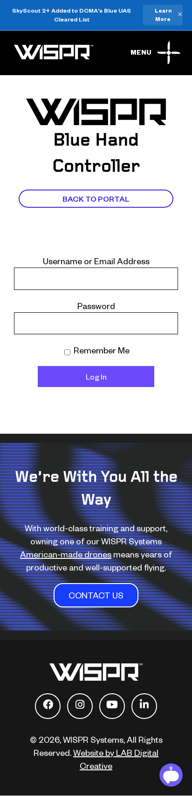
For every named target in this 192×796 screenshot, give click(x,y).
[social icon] (48, 706)
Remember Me (101, 350)
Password (96, 305)
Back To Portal (96, 199)
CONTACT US (96, 595)
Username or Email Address (96, 260)
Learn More (163, 14)
